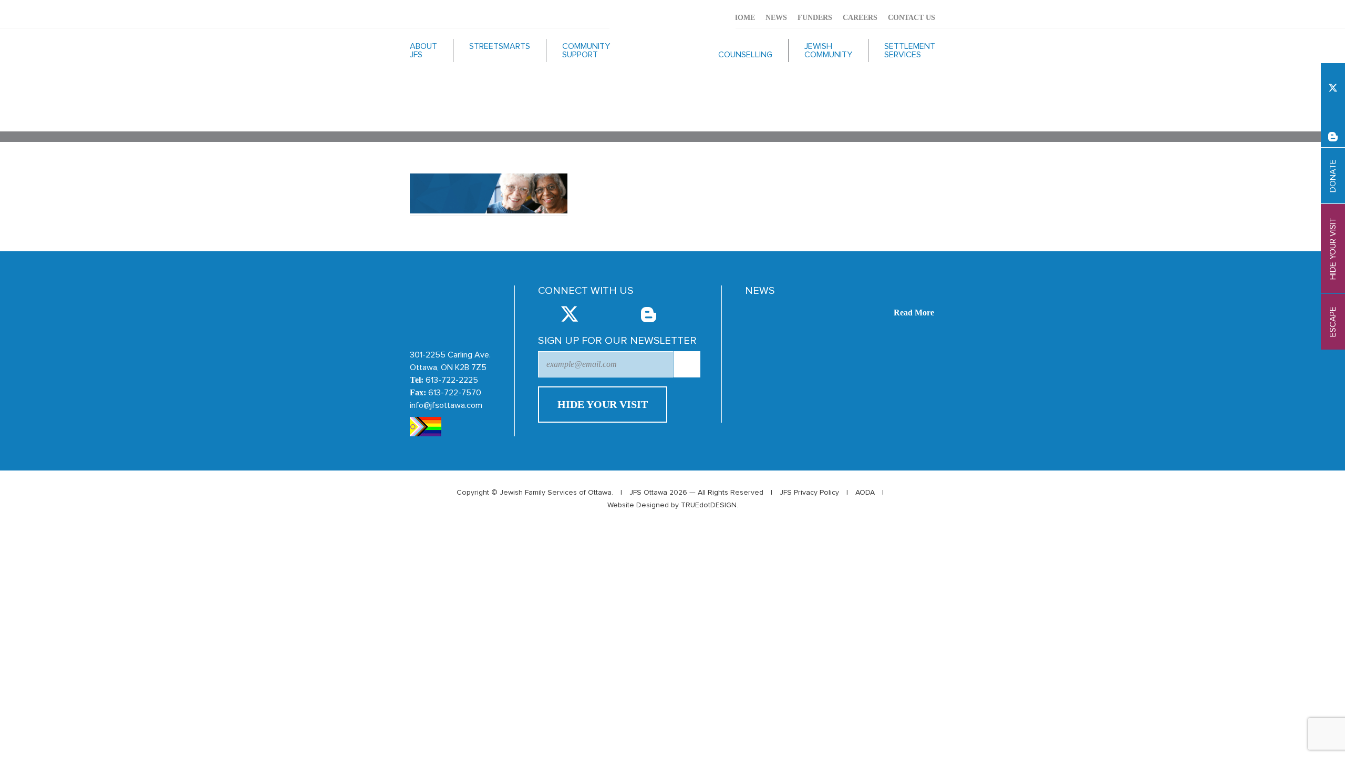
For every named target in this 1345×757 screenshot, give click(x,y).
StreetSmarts (499, 46)
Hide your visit (1333, 249)
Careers (860, 18)
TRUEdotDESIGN (709, 505)
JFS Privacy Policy (809, 492)
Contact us (911, 18)
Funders (815, 18)
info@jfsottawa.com (446, 405)
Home (743, 18)
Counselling (745, 54)
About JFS (423, 50)
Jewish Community (828, 50)
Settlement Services (909, 50)
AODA (865, 492)
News (776, 18)
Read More (914, 312)
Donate (1333, 175)
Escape (1333, 321)
